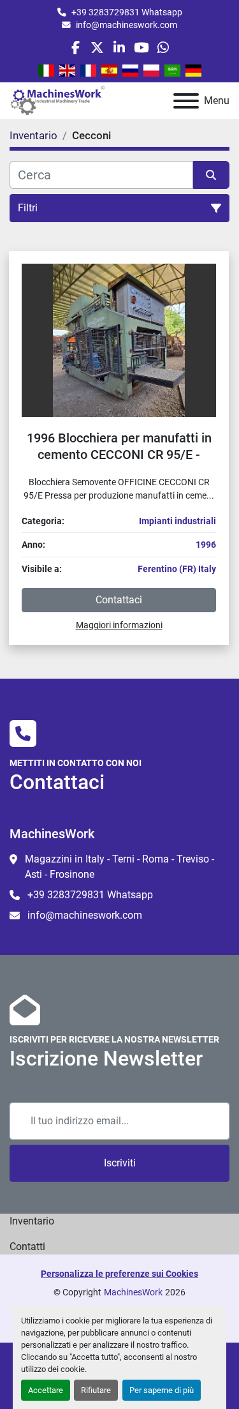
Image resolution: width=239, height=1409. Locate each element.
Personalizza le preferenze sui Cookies (119, 1274)
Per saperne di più (161, 1390)
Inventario (32, 1221)
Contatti (27, 1246)
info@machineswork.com (126, 25)
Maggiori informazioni (119, 625)
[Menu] (186, 101)
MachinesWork (133, 1292)
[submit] (211, 175)
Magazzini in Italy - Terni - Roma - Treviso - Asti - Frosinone (119, 866)
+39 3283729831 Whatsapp (126, 12)
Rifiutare (96, 1390)
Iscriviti (120, 1163)
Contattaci (119, 600)
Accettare (45, 1390)
